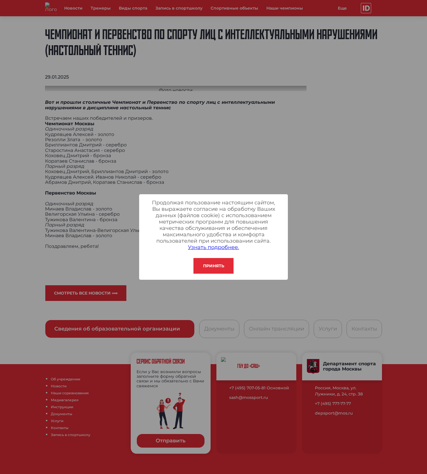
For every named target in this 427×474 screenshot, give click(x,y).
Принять (213, 265)
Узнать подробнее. (213, 247)
